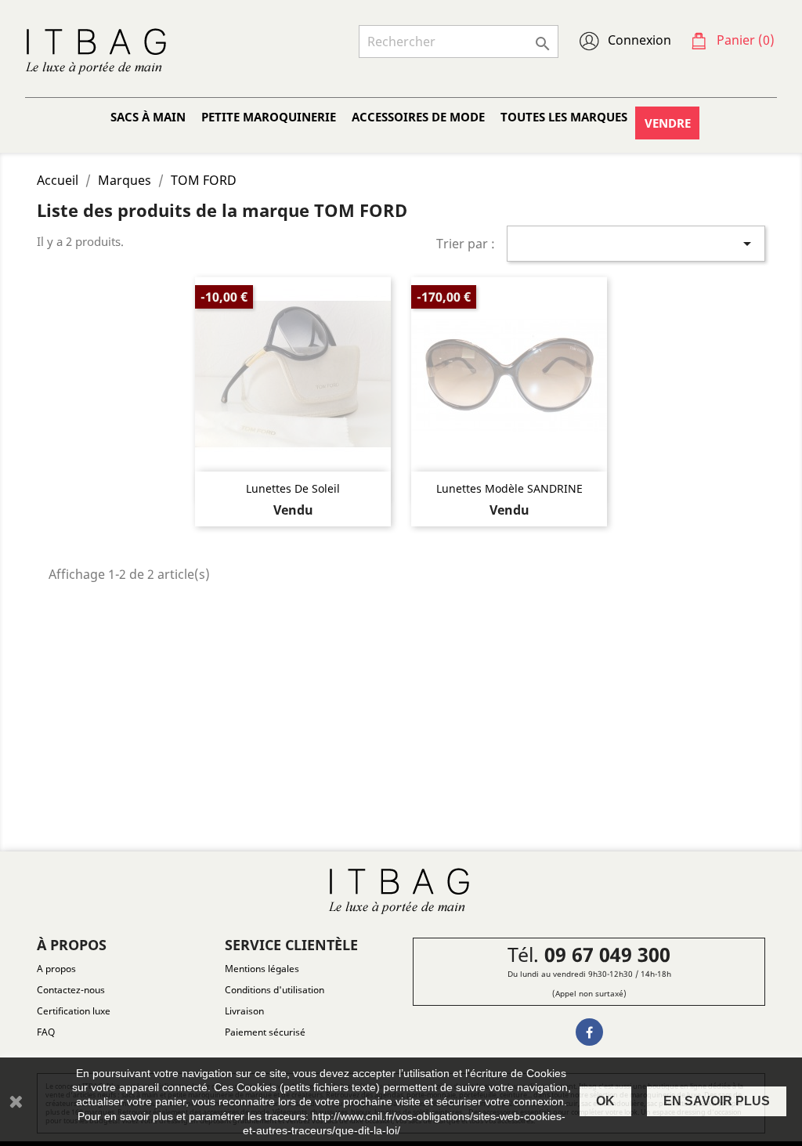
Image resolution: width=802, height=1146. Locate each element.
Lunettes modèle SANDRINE (509, 488)
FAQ (46, 1032)
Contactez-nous (71, 989)
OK (605, 1101)
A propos (56, 968)
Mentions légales (262, 968)
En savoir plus (716, 1101)
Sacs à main (148, 117)
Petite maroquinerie (268, 117)
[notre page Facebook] (589, 1032)
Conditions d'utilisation (274, 989)
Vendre (668, 123)
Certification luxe (73, 1011)
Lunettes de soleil (293, 488)
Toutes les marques (563, 117)
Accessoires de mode (418, 117)
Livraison (244, 1011)
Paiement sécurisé (265, 1032)
